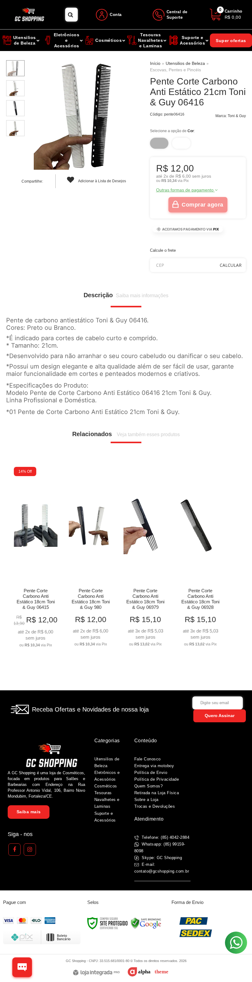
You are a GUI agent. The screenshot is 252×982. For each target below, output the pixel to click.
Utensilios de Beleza (185, 63)
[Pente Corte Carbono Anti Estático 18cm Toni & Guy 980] (91, 558)
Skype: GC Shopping (161, 857)
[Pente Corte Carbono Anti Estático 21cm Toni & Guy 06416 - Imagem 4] (15, 128)
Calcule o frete (163, 250)
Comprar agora (202, 205)
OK (230, 265)
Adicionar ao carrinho (35, 640)
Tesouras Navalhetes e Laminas (107, 800)
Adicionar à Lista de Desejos (101, 181)
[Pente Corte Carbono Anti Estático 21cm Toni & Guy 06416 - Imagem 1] (15, 68)
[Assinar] (219, 715)
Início (155, 63)
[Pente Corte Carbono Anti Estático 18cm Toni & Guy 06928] (200, 558)
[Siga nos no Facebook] (14, 849)
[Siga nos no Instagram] (30, 849)
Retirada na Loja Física (156, 793)
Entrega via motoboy (154, 765)
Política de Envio (150, 772)
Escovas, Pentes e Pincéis (175, 69)
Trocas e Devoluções (154, 806)
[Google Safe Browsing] (146, 923)
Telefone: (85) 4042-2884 (165, 837)
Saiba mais (29, 811)
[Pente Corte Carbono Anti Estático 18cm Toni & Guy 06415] (36, 559)
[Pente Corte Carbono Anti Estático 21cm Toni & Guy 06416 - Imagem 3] (15, 108)
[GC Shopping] (32, 14)
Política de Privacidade (156, 779)
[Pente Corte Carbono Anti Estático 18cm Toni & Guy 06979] (145, 558)
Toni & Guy (237, 116)
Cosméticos (105, 786)
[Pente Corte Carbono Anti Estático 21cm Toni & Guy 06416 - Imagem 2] (15, 88)
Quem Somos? (148, 786)
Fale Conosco (147, 759)
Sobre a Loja (146, 799)
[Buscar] (70, 15)
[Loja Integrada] (96, 973)
